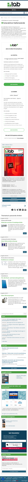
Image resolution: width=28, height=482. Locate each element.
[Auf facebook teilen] (12, 210)
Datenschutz (8, 478)
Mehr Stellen (14, 368)
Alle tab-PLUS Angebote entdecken (14, 135)
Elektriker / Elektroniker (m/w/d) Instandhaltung (14, 353)
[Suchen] (26, 13)
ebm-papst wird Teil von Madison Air (12, 322)
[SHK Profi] (4, 421)
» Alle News (4, 341)
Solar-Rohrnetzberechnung (9, 241)
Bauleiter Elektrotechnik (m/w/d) (10, 348)
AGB (25, 477)
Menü (14, 10)
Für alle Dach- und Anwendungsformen (12, 278)
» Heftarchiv (18, 376)
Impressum (14, 478)
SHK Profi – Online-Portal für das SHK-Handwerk (12, 421)
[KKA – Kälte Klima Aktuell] (4, 426)
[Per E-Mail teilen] (22, 209)
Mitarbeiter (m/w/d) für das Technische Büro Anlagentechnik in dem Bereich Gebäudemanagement (13, 361)
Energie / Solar (7, 17)
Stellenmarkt (9, 477)
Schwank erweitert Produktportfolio (11, 222)
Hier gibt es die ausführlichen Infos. (10, 413)
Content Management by (6, 480)
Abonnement (14, 198)
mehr (25, 233)
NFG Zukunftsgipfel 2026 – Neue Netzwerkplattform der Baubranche (11, 320)
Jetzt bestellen (14, 84)
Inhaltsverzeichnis (14, 200)
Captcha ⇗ (19, 446)
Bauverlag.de (24, 480)
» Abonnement (19, 378)
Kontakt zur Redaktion (18, 477)
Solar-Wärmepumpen (7, 295)
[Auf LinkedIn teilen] (20, 210)
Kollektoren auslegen (7, 260)
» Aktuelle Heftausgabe (21, 375)
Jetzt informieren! (5, 450)
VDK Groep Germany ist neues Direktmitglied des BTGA (11, 335)
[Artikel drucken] (25, 209)
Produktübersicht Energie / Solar (18, 17)
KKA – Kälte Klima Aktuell (10, 425)
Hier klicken (15, 445)
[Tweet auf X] (15, 210)
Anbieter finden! (14, 471)
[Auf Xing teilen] (17, 210)
